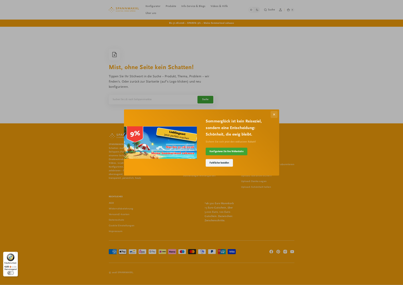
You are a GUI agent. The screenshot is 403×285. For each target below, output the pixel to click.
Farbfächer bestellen (219, 162)
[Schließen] (274, 114)
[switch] (10, 273)
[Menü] (16, 254)
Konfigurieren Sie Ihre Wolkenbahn (226, 151)
